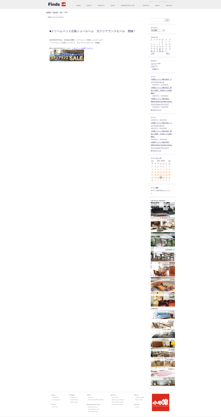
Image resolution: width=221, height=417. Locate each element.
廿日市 (154, 69)
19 (158, 175)
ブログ (153, 66)
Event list (54, 407)
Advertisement (56, 399)
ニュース (154, 63)
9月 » (168, 53)
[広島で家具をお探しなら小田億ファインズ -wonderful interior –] (56, 5)
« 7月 (152, 53)
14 (164, 172)
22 (160, 49)
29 (160, 51)
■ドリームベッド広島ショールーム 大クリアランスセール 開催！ (92, 31)
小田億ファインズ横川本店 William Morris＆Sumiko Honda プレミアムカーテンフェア (162, 101)
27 (154, 51)
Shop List (90, 397)
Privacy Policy (138, 399)
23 (169, 175)
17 (152, 175)
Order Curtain (73, 402)
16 (169, 172)
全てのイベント (156, 110)
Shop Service (115, 397)
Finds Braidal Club (93, 411)
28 (155, 166)
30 (162, 51)
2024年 (55, 12)
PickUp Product (74, 399)
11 (155, 172)
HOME (48, 12)
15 (166, 172)
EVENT (89, 5)
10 (152, 172)
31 (164, 166)
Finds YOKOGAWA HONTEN (95, 399)
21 (164, 175)
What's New (55, 397)
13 (161, 172)
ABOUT (157, 5)
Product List (73, 397)
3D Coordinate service (117, 402)
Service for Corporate (117, 404)
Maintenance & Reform (118, 399)
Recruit (137, 407)
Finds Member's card (93, 409)
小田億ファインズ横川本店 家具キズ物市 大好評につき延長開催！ (161, 90)
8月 (61, 12)
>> (169, 161)
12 (158, 172)
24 (152, 177)
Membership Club (92, 407)
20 (161, 175)
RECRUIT (169, 5)
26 (151, 51)
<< (152, 161)
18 (155, 175)
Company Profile (139, 397)
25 (155, 177)
